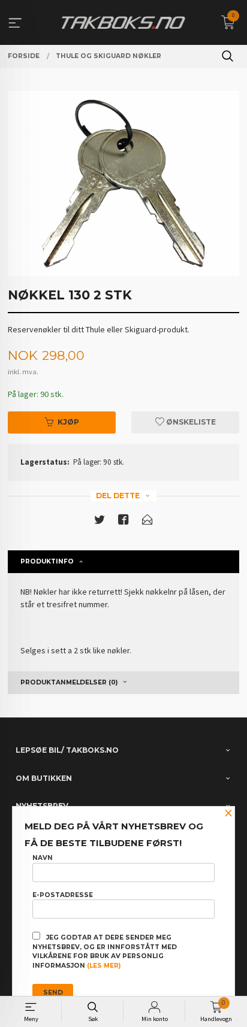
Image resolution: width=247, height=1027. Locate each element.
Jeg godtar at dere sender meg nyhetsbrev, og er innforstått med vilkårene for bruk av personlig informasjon (104, 952)
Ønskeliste (190, 421)
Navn (42, 858)
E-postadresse (62, 895)
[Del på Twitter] (99, 522)
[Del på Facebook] (123, 522)
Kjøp (68, 421)
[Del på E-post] (147, 522)
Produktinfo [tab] (47, 561)
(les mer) (104, 966)
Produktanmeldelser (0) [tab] (69, 682)
